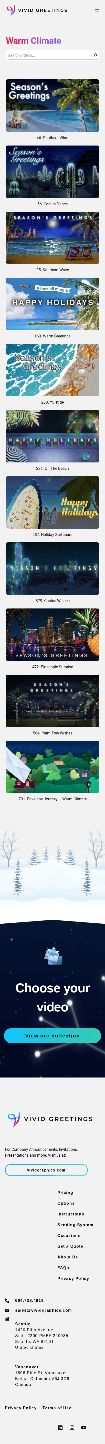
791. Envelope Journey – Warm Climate (53, 798)
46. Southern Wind (52, 137)
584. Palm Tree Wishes (52, 732)
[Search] (95, 55)
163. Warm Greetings (52, 335)
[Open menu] (97, 10)
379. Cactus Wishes (53, 600)
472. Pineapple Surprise (52, 666)
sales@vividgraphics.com (43, 1310)
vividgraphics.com (46, 1169)
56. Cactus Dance (52, 203)
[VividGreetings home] (36, 10)
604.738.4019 (29, 1300)
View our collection (52, 1035)
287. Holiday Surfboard (52, 534)
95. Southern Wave (52, 269)
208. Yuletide (52, 402)
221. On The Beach (52, 468)
